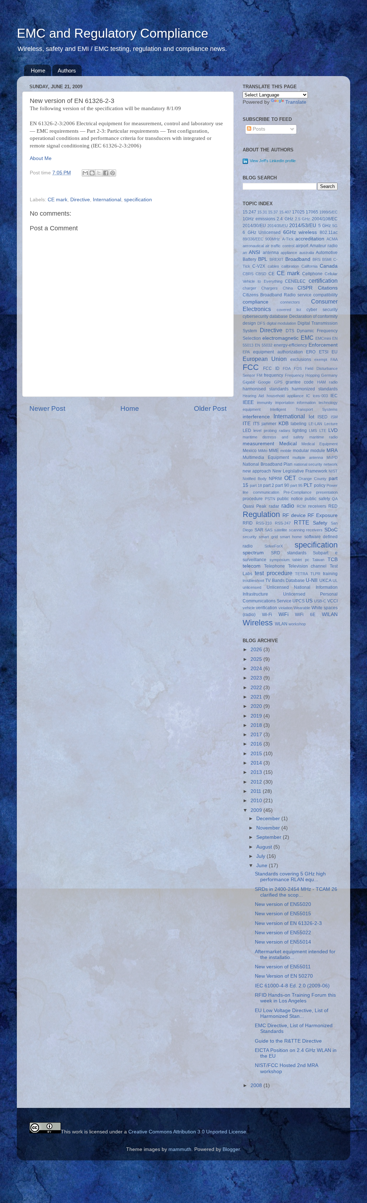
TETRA (301, 574)
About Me (41, 158)
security (250, 537)
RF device (294, 515)
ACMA (332, 239)
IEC (334, 395)
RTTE (301, 522)
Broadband (297, 259)
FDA (287, 368)
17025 (298, 212)
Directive (80, 199)
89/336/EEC (253, 239)
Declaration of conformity (313, 316)
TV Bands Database (285, 580)
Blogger (231, 1149)
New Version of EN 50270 (284, 976)
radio (287, 505)
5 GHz (324, 225)
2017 (257, 734)
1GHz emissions (259, 218)
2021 (257, 697)
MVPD (332, 457)
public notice (290, 498)
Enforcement (323, 345)
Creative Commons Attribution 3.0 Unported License (187, 1131)
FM (259, 375)
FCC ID (271, 368)
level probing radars (271, 430)
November (268, 828)
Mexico (250, 450)
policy (319, 485)
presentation (327, 492)
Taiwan (318, 560)
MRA (332, 450)
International (107, 199)
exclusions (300, 359)
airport (302, 245)
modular (301, 450)
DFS (261, 323)
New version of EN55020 (283, 904)
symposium (280, 560)
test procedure (273, 573)
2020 (257, 706)
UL (335, 580)
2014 (257, 763)
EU (335, 351)
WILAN (330, 614)
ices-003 (320, 396)
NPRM (275, 478)
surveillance (254, 559)
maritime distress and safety (273, 437)
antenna (271, 252)
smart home (291, 537)
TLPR (315, 574)
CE (271, 273)
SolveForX (273, 546)
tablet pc (300, 560)
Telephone (274, 566)
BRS (316, 259)
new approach (257, 471)
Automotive (327, 252)
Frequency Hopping (302, 375)
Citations (328, 288)
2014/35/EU (277, 226)
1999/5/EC (328, 212)
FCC (251, 367)
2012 (257, 782)
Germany (329, 375)
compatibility (325, 294)
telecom (252, 566)
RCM (301, 506)
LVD (333, 430)
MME (274, 450)
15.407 (285, 212)
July (261, 856)
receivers (317, 506)
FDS (298, 368)
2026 (257, 649)
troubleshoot (253, 580)
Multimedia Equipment (266, 457)
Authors (67, 70)
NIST (333, 471)
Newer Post (47, 408)
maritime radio (323, 437)
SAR (258, 529)
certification (323, 280)
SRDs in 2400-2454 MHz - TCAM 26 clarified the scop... (296, 892)
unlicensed (252, 587)
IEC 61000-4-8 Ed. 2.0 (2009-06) (292, 985)
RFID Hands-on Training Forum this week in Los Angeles (295, 998)
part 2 (268, 485)
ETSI (323, 351)
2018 (257, 725)
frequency (273, 375)
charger (249, 288)
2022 (257, 687)
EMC (307, 337)
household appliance (285, 396)
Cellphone (312, 273)
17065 (312, 212)
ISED (323, 416)
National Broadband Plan (267, 464)
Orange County (313, 478)
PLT (308, 485)
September (269, 837)
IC (308, 396)
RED (333, 506)
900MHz (272, 239)
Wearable (302, 608)
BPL (262, 259)
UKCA (325, 580)
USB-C (320, 601)
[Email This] (85, 173)
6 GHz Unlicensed (262, 232)
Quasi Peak (254, 506)
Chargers (269, 288)
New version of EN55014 (283, 942)
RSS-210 (264, 523)
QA (335, 499)
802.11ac (329, 232)
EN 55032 (263, 345)
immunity (264, 402)
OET (290, 478)
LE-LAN (315, 424)
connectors (290, 302)
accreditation (309, 238)
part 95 (296, 485)
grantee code (300, 382)
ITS (256, 423)
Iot (311, 416)
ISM (334, 417)
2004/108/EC (325, 218)
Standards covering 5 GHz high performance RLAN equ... (290, 876)
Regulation (261, 514)
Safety (320, 523)
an (245, 252)
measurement (258, 443)
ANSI (254, 252)
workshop (297, 624)
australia (306, 252)
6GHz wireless (300, 232)
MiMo (262, 450)
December (268, 818)
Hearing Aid (253, 396)
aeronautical (253, 246)
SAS (268, 530)
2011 (257, 791)
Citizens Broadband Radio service (277, 294)
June (262, 865)
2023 (257, 678)
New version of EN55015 (283, 913)
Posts (258, 129)
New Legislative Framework (299, 471)
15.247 (249, 212)
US (309, 600)
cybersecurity (255, 316)
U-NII (312, 580)
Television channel (307, 566)
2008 (257, 1085)
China (288, 288)
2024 (257, 668)
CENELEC (295, 281)
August (264, 847)
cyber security (322, 309)
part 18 (256, 485)
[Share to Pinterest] (112, 173)
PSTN (270, 499)
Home (38, 70)
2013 (257, 772)
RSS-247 (283, 523)
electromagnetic (280, 338)
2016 (257, 744)
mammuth (179, 1149)
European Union (265, 359)
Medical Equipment (319, 444)
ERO (310, 351)
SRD (275, 552)
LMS (313, 430)
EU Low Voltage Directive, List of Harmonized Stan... (291, 1013)
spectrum (253, 552)
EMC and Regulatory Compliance (112, 33)
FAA (334, 359)
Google (264, 382)
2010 (257, 800)
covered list (289, 309)
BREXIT (276, 259)
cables (273, 266)
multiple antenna (307, 457)
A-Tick (288, 239)
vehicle (249, 608)
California (309, 266)
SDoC (331, 529)
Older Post (210, 408)
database (279, 316)
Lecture (331, 424)
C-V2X (258, 266)
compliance (255, 302)
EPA (246, 352)
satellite (280, 530)
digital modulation (281, 323)
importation (284, 402)
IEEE (248, 402)
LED (247, 430)
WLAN (281, 623)
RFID (248, 523)
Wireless (258, 622)
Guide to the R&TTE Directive (288, 1041)
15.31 (262, 212)
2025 (257, 659)
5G (335, 226)
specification (138, 199)
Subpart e (325, 552)
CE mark (57, 199)
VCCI (332, 600)
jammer (269, 423)
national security (308, 464)
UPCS (298, 600)
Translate (295, 102)
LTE (322, 430)
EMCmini (323, 338)
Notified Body (255, 478)
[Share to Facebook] (105, 173)
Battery (249, 259)
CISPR (305, 288)
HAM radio (327, 382)
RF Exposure (323, 515)
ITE (247, 423)
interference (256, 416)
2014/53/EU (302, 225)
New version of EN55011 (283, 966)
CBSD (261, 274)
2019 (257, 716)
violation (285, 608)
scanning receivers (306, 530)
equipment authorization (277, 351)
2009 (257, 810)
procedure (253, 498)
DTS (290, 330)
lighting (299, 430)
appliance (289, 252)
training (330, 573)
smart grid (268, 537)
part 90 (282, 485)
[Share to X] (99, 173)
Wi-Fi (267, 614)
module (317, 450)
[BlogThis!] (92, 173)
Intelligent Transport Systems (304, 409)
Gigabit (249, 382)
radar (274, 506)
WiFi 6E (305, 614)
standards (296, 552)
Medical (288, 443)
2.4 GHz (285, 218)
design (249, 323)
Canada (329, 266)
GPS (278, 382)
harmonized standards (315, 388)
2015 (257, 753)
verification (266, 607)
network (331, 464)
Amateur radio (324, 245)
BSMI (327, 259)
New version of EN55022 (283, 932)
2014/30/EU (254, 225)
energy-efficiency (290, 345)
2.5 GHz (302, 219)
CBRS (248, 274)
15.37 (273, 212)
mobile (285, 450)
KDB (283, 423)
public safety (317, 498)
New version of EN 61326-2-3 (288, 923)
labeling (298, 423)
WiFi (283, 614)
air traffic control (279, 246)
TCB (333, 559)
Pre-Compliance (297, 492)
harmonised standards (266, 388)
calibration (290, 266)
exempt (320, 359)
